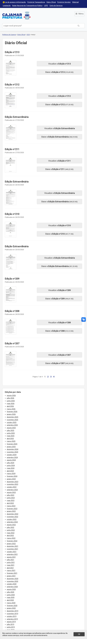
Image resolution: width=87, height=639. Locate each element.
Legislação (7, 6)
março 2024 (11, 473)
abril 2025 (10, 438)
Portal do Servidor (64, 2)
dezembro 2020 (12, 579)
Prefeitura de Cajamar (16, 15)
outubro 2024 (11, 455)
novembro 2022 (12, 517)
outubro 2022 (11, 519)
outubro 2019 (11, 616)
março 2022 (11, 538)
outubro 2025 (11, 422)
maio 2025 (10, 436)
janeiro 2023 (11, 511)
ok (79, 634)
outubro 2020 (11, 584)
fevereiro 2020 (12, 605)
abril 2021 (10, 568)
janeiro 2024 (11, 479)
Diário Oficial (51, 2)
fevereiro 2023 (12, 509)
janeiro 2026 (11, 414)
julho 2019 (10, 624)
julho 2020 (10, 592)
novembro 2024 (12, 452)
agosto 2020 (11, 589)
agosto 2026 (11, 395)
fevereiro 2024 (12, 476)
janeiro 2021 (11, 576)
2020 (28, 34)
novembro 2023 (12, 484)
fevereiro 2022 (12, 541)
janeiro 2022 (11, 544)
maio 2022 (10, 533)
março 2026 (11, 409)
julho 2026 (10, 398)
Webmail (75, 2)
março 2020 (11, 603)
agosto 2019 (11, 622)
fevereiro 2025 (12, 444)
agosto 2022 (11, 525)
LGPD (46, 6)
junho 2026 (11, 401)
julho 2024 (10, 463)
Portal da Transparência (36, 2)
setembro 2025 (12, 425)
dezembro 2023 (12, 482)
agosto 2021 (11, 557)
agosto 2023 (11, 492)
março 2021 (11, 570)
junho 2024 (11, 465)
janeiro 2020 (11, 608)
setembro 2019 (12, 619)
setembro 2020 (12, 587)
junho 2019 (11, 627)
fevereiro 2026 (12, 411)
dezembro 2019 (12, 611)
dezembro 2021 (12, 546)
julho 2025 (10, 430)
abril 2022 (10, 535)
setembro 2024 (12, 457)
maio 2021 (10, 565)
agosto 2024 (11, 460)
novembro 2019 (12, 614)
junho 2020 (11, 595)
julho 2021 (10, 560)
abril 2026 (10, 406)
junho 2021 (11, 562)
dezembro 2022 (12, 514)
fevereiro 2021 (12, 573)
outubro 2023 (11, 487)
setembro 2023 (12, 490)
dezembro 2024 (12, 449)
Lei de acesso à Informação (15, 2)
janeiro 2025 (11, 447)
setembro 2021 (12, 554)
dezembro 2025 (12, 417)
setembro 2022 (12, 522)
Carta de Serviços (56, 6)
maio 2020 (10, 597)
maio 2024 (10, 468)
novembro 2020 (12, 581)
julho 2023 (10, 495)
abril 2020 (10, 600)
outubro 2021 (11, 552)
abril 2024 (10, 471)
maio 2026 (10, 403)
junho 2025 (11, 433)
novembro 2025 (12, 420)
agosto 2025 (11, 428)
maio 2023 (10, 500)
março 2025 (11, 441)
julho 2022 (10, 527)
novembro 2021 (12, 549)
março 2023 (11, 506)
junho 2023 (11, 498)
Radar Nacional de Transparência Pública (27, 6)
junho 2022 (11, 530)
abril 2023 (10, 503)
